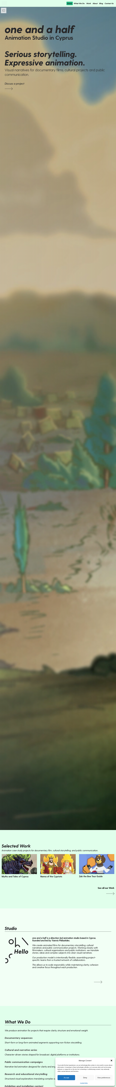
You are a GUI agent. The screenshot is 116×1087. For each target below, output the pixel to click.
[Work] (9, 88)
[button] (111, 1060)
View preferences (103, 1078)
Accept (66, 1078)
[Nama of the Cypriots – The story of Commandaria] (58, 864)
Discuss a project (14, 83)
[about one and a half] (98, 981)
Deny (85, 1078)
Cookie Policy (84, 1083)
